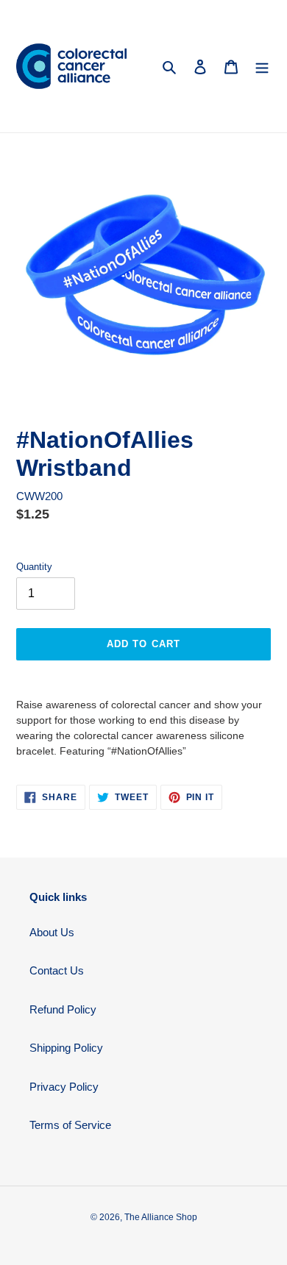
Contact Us (56, 970)
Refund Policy (62, 1009)
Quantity (34, 566)
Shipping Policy (66, 1047)
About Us (51, 932)
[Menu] (262, 66)
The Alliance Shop (160, 1217)
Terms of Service (70, 1125)
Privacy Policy (64, 1086)
